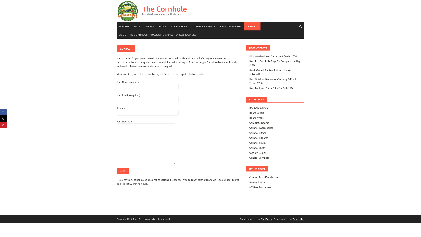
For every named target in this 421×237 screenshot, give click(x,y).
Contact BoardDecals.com (264, 177)
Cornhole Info (202, 26)
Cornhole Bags (257, 132)
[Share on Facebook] (3, 112)
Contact (252, 26)
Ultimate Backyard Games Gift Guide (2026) (273, 56)
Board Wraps (256, 117)
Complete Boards (259, 122)
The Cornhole (164, 8)
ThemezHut (298, 219)
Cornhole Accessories (261, 127)
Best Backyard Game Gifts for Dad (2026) (271, 88)
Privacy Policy (257, 182)
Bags (137, 26)
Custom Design (257, 152)
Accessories (179, 26)
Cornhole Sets (257, 147)
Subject (121, 108)
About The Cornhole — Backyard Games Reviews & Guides (157, 34)
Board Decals (256, 112)
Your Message (124, 121)
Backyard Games (231, 26)
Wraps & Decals (155, 26)
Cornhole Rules (258, 142)
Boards (124, 26)
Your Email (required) (128, 95)
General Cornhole (259, 157)
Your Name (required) (128, 82)
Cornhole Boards (258, 137)
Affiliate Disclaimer (260, 187)
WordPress (266, 219)
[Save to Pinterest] (3, 125)
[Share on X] (3, 118)
